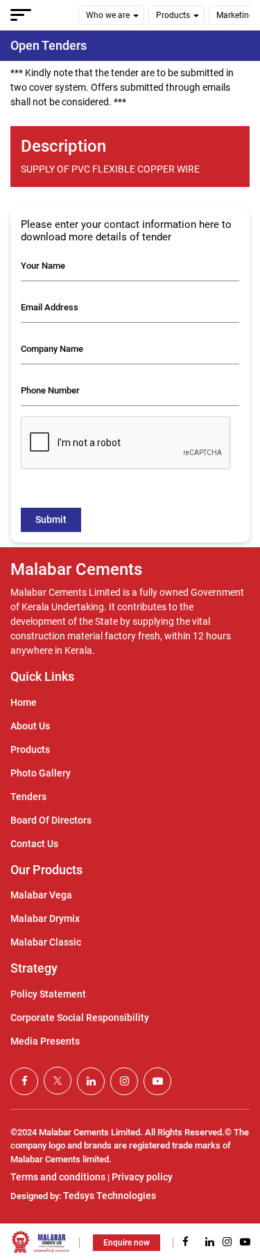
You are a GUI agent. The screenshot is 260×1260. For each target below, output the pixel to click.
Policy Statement (48, 994)
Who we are (108, 15)
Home (23, 702)
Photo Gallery (40, 773)
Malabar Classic (45, 942)
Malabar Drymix (45, 918)
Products (173, 15)
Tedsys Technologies (109, 1195)
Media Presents (45, 1041)
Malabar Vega (41, 894)
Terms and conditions (57, 1176)
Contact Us (34, 843)
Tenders (28, 796)
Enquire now (126, 1243)
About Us (30, 725)
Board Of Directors (51, 820)
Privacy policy (142, 1176)
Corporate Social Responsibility (79, 1017)
